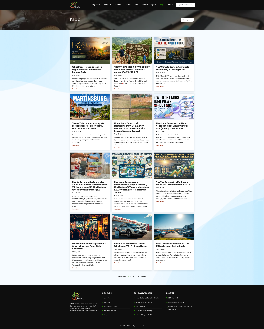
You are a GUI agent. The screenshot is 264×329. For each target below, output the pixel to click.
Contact (170, 5)
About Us (107, 5)
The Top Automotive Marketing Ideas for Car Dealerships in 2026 (173, 183)
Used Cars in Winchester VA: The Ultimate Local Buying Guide (172, 245)
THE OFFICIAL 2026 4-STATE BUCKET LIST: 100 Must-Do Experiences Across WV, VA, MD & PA (132, 70)
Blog (161, 5)
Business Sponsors (131, 5)
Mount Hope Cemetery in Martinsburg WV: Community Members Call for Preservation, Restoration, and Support (130, 127)
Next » (143, 276)
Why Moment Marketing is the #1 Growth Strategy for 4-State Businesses (89, 246)
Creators (118, 5)
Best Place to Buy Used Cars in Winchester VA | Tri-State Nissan (130, 245)
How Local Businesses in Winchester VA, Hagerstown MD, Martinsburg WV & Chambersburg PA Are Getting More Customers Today (131, 187)
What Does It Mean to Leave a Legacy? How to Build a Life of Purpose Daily (87, 70)
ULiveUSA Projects (149, 5)
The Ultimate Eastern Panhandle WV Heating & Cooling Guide (172, 68)
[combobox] (185, 5)
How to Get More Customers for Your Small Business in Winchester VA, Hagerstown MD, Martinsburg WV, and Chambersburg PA (89, 186)
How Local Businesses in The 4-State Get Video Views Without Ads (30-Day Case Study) (172, 126)
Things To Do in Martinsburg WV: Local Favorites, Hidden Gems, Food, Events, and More (88, 126)
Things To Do (95, 5)
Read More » (76, 89)
